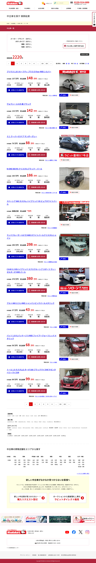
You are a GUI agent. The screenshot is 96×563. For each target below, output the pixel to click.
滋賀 (56, 462)
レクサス (9, 415)
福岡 (79, 460)
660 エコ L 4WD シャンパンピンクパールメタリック (30, 303)
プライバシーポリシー (25, 555)
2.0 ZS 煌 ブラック (19, 104)
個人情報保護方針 (42, 555)
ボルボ (40, 421)
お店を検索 (41, 8)
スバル (35, 415)
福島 (19, 464)
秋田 (15, 462)
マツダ (31, 415)
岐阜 (47, 460)
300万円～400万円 (56, 435)
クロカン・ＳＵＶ (38, 427)
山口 (61, 464)
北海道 (9, 460)
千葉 (25, 462)
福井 (38, 464)
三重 (43, 462)
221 (42, 63)
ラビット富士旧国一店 (51, 128)
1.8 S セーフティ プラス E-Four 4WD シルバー (29, 71)
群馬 (25, 466)
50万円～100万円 (24, 435)
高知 (70, 462)
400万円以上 (63, 435)
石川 (34, 464)
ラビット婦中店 (53, 95)
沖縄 (83, 466)
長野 (38, 460)
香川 (74, 460)
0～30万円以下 (10, 435)
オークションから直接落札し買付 (66, 498)
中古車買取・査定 (13, 8)
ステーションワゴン (26, 427)
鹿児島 (79, 466)
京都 (52, 462)
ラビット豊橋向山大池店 (50, 262)
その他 (10, 429)
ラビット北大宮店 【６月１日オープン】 (46, 396)
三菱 (39, 415)
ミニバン (19, 427)
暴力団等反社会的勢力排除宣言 (68, 555)
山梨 (34, 460)
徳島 (74, 462)
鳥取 (65, 462)
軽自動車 (9, 427)
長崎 (79, 462)
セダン (32, 427)
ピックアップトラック (76, 427)
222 (47, 63)
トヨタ (13, 415)
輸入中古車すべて (57, 421)
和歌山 (56, 464)
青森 (15, 460)
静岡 (47, 462)
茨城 (25, 464)
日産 (20, 415)
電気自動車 (51, 427)
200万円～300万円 (48, 435)
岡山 (61, 460)
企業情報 (68, 8)
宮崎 (83, 464)
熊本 (83, 462)
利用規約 (34, 555)
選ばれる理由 (54, 8)
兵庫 (56, 460)
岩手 (19, 460)
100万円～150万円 (32, 435)
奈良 (52, 464)
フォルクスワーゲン (22, 421)
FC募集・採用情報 (82, 8)
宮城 (19, 462)
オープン (65, 427)
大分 (79, 464)
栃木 (28, 464)
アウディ (28, 421)
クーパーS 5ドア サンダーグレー (22, 136)
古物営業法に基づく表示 (54, 555)
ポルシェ (36, 421)
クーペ (69, 427)
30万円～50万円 (17, 435)
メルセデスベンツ (10, 421)
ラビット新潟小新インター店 (49, 192)
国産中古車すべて (44, 415)
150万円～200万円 (40, 435)
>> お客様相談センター (13, 548)
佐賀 (83, 460)
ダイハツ (27, 415)
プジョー (44, 421)
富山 (38, 462)
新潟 (34, 462)
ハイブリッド (45, 427)
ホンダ (17, 415)
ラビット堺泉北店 (52, 296)
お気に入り (49, 3)
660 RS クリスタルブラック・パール (24, 168)
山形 (15, 464)
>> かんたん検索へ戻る (83, 473)
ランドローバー (50, 421)
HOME (8, 23)
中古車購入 (27, 8)
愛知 (43, 460)
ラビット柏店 (53, 327)
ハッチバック (14, 427)
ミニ (32, 421)
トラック (60, 427)
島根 (61, 462)
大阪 (52, 460)
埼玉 (28, 462)
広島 (65, 460)
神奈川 (28, 460)
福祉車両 (56, 427)
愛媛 (70, 460)
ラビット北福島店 (52, 228)
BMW (16, 421)
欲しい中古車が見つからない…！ (27, 498)
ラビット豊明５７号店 (51, 160)
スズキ (23, 415)
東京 (25, 460)
